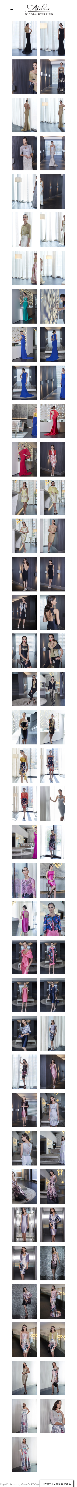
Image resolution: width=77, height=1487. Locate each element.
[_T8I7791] (52, 612)
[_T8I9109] (24, 229)
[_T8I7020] (24, 803)
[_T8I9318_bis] (52, 153)
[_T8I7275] (52, 727)
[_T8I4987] (52, 1378)
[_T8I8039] (24, 574)
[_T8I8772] (52, 306)
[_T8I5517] (24, 1224)
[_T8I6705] (24, 880)
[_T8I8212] (24, 497)
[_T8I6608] (24, 918)
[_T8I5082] (52, 1339)
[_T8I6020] (52, 1072)
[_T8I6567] (52, 918)
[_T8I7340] (24, 727)
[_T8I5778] (52, 1148)
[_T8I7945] (24, 612)
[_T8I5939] (24, 1110)
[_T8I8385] (52, 421)
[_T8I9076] (52, 229)
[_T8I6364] (24, 995)
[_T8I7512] (52, 689)
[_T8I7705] (24, 689)
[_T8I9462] (52, 76)
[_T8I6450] (24, 957)
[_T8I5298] (24, 1301)
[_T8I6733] (52, 842)
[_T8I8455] (24, 421)
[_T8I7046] (52, 765)
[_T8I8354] (24, 459)
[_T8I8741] (24, 344)
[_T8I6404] (52, 957)
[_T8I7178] (24, 765)
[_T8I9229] (24, 191)
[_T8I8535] (52, 383)
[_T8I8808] (24, 306)
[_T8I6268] (24, 1033)
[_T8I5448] (52, 1224)
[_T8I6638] (52, 880)
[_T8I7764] (24, 650)
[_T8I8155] (52, 497)
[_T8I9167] (52, 191)
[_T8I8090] (52, 536)
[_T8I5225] (52, 1301)
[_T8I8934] (52, 268)
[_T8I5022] (24, 1378)
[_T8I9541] (52, 38)
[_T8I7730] (52, 650)
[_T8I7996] (52, 574)
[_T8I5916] (52, 1110)
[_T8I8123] (24, 536)
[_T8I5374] (24, 1263)
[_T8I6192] (52, 1033)
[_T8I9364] (52, 115)
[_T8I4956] (24, 1416)
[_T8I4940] (52, 1416)
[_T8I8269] (52, 459)
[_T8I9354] (24, 153)
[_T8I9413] (24, 115)
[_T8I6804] (24, 842)
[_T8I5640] (52, 1186)
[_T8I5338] (52, 1263)
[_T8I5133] (24, 1339)
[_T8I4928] (24, 1454)
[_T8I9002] (24, 268)
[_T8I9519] (24, 76)
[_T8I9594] (24, 38)
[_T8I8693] (52, 344)
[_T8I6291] (52, 995)
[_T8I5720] (24, 1186)
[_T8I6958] (52, 803)
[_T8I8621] (24, 383)
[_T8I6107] (24, 1072)
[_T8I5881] (24, 1148)
